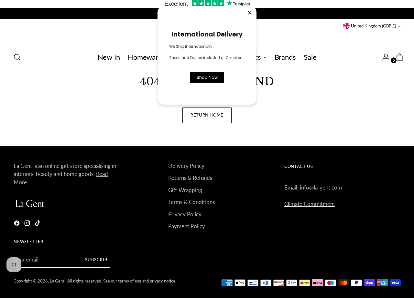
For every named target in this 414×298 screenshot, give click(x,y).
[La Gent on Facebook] (17, 224)
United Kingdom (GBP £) (373, 25)
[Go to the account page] (383, 57)
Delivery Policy (186, 165)
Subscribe (97, 259)
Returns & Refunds (190, 177)
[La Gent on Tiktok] (38, 224)
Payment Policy (186, 226)
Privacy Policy (185, 214)
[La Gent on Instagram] (28, 224)
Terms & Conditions (191, 202)
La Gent (57, 280)
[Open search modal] (17, 57)
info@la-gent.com (321, 187)
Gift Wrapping (185, 190)
